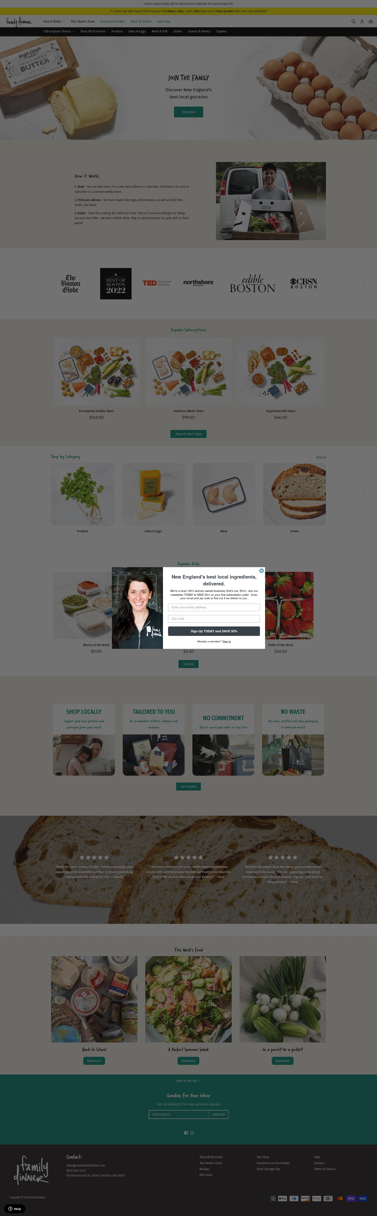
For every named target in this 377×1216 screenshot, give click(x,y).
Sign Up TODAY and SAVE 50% (214, 631)
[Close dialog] (262, 571)
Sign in (226, 641)
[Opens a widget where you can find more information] (15, 1209)
